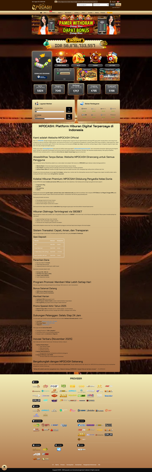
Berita (97, 12)
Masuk (112, 4)
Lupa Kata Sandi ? (116, 7)
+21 (53, 464)
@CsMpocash (46, 324)
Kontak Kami (78, 464)
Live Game (52, 12)
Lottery (76, 12)
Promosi (103, 12)
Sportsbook (68, 12)
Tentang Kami (69, 464)
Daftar (118, 4)
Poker (83, 12)
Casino (60, 12)
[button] (118, 24)
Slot (45, 12)
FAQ (99, 464)
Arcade (90, 12)
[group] (110, 74)
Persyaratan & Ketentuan (89, 464)
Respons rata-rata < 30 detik (49, 321)
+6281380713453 (50, 323)
